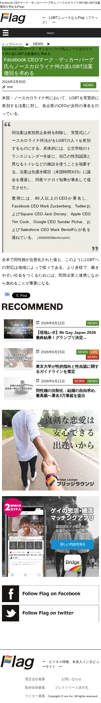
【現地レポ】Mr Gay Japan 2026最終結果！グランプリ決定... (66, 335)
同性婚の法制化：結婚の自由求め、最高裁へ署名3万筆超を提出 (67, 393)
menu (50, 32)
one (10, 87)
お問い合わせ (71, 679)
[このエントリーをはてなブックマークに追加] (7, 295)
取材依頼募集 (35, 688)
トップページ (12, 44)
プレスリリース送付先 (71, 688)
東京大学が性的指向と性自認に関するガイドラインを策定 (67, 369)
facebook (50, 593)
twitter (50, 613)
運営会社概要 (35, 679)
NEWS (38, 44)
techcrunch (61, 237)
